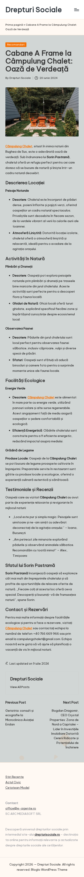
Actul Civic (13, 782)
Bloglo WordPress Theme (49, 870)
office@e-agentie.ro (20, 808)
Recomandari (16, 44)
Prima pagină (14, 24)
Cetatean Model (17, 788)
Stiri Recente (14, 777)
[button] (20, 687)
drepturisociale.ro (47, 834)
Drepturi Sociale (33, 10)
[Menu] (76, 9)
